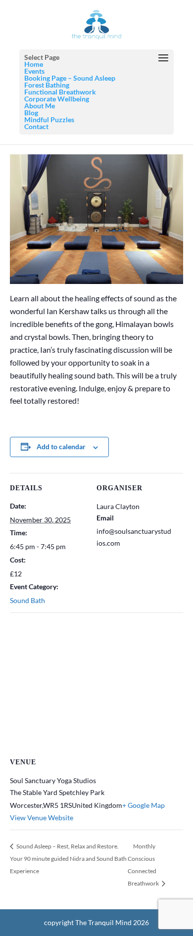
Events (34, 71)
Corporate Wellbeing (56, 98)
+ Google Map (143, 805)
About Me (39, 105)
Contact (36, 126)
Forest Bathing (46, 85)
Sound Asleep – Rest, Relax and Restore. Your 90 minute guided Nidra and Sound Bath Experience (68, 858)
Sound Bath (27, 600)
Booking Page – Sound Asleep (69, 78)
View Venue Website (41, 817)
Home (33, 64)
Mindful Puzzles (49, 119)
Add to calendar (61, 446)
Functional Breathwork (60, 92)
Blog (31, 112)
